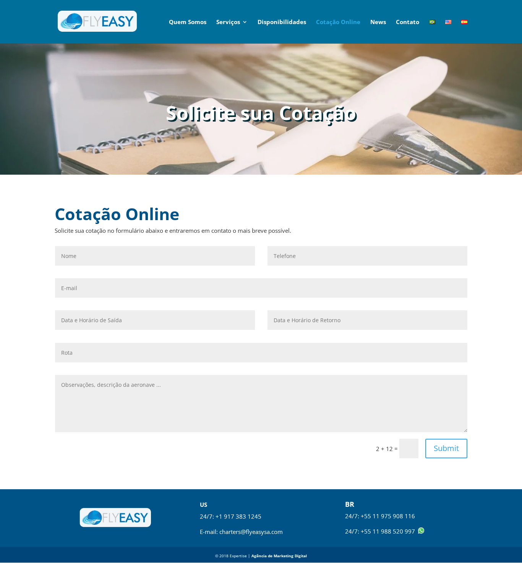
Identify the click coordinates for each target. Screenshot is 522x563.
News (378, 22)
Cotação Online (338, 22)
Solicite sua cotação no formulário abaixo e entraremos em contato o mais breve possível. (173, 230)
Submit (446, 448)
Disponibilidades (282, 22)
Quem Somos (187, 22)
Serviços (228, 22)
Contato (407, 22)
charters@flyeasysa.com (251, 531)
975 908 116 (398, 516)
